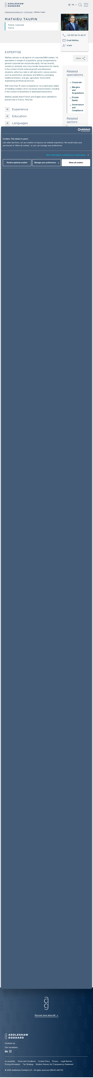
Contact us (10, 1043)
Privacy (55, 1061)
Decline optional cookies (17, 163)
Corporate (77, 82)
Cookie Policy (44, 1061)
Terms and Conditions (27, 1061)
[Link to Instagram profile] (10, 1052)
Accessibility (10, 1061)
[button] (80, 5)
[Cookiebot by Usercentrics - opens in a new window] (79, 130)
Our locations (11, 1047)
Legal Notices (66, 1061)
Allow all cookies (76, 163)
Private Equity (75, 98)
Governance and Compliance (78, 107)
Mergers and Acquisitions (78, 90)
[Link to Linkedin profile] (6, 1052)
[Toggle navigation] (86, 5)
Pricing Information (12, 1064)
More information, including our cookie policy (66, 155)
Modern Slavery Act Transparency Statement (54, 1064)
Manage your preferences (45, 163)
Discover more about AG (45, 1015)
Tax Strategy (28, 1064)
